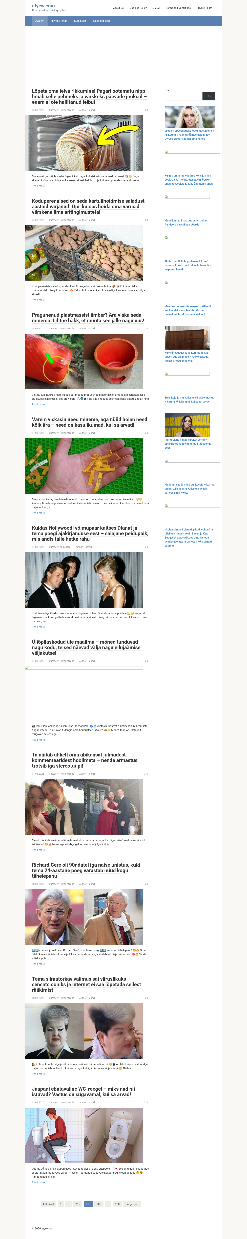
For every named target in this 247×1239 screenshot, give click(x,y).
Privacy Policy (204, 7)
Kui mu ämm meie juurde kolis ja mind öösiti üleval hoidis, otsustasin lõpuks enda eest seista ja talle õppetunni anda (189, 179)
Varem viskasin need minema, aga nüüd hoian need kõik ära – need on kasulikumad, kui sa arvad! (89, 422)
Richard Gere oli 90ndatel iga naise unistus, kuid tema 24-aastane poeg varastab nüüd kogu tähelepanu (86, 870)
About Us (118, 7)
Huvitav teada (59, 20)
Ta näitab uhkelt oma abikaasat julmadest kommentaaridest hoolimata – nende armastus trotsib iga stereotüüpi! (84, 760)
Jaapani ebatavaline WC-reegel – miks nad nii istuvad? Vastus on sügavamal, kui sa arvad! (83, 1091)
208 (99, 1204)
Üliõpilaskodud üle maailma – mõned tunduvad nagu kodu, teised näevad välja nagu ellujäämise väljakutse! (86, 647)
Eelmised (48, 1204)
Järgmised (132, 1204)
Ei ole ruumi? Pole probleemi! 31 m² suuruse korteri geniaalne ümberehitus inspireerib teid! (188, 265)
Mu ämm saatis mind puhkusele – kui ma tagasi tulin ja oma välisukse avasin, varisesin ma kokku (190, 488)
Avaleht (39, 20)
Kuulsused (80, 20)
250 (117, 1204)
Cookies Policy (138, 7)
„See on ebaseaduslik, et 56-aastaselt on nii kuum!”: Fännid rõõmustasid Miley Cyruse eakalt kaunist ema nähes (189, 134)
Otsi (167, 90)
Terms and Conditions (178, 7)
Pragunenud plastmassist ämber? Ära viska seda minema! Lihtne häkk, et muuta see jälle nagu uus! (88, 317)
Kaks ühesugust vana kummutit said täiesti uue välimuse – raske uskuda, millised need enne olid (187, 356)
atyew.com (43, 6)
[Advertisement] (123, 54)
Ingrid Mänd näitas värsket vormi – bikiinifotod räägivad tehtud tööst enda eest (188, 443)
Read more (38, 186)
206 (77, 1204)
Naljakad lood (101, 20)
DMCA (156, 7)
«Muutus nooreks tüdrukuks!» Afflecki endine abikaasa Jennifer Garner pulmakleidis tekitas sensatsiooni (188, 310)
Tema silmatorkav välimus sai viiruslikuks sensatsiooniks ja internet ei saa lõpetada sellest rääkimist (86, 984)
